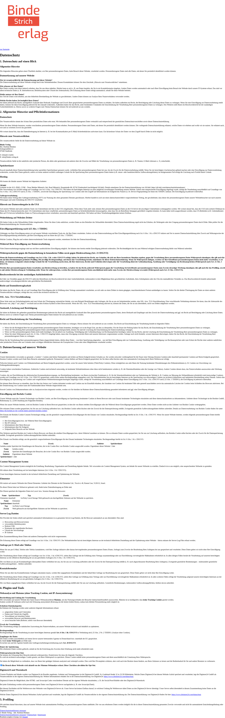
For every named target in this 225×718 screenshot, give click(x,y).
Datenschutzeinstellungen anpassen (13, 715)
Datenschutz (31, 715)
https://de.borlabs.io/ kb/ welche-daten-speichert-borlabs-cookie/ (23, 411)
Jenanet (25, 717)
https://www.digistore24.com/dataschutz (118, 676)
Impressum (42, 715)
